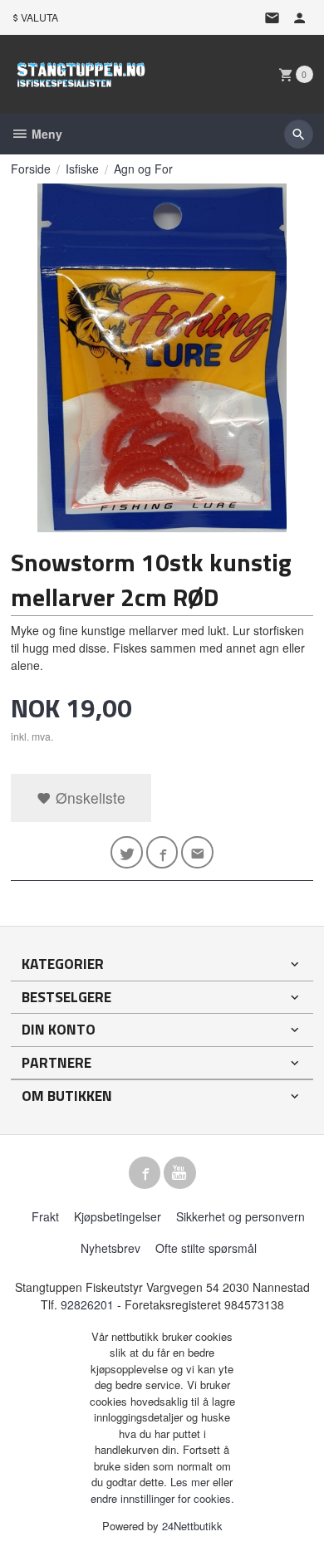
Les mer (191, 1482)
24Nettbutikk (192, 1526)
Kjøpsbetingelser (117, 1216)
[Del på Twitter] (126, 852)
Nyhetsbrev (110, 1248)
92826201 (87, 1304)
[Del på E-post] (197, 852)
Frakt (45, 1216)
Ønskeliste (88, 797)
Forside (31, 168)
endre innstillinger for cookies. (162, 1498)
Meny (45, 133)
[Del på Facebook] (162, 852)
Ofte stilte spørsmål (206, 1248)
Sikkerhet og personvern (240, 1216)
